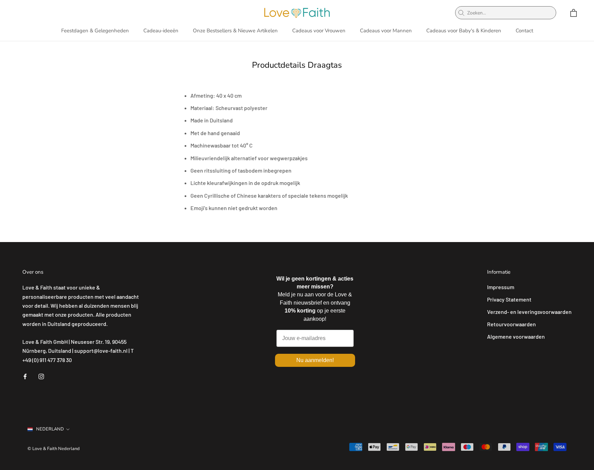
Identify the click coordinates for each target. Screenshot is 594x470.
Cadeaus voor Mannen (386, 30)
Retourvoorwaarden (511, 324)
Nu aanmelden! (315, 360)
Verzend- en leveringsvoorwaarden (529, 311)
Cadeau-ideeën (160, 30)
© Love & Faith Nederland (54, 449)
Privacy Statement (509, 299)
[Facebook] (25, 375)
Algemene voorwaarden (516, 336)
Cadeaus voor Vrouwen (318, 30)
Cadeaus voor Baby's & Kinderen (463, 30)
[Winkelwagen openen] (573, 13)
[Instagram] (41, 375)
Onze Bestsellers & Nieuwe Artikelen (235, 30)
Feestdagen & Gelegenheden (95, 30)
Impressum (500, 287)
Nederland (50, 429)
